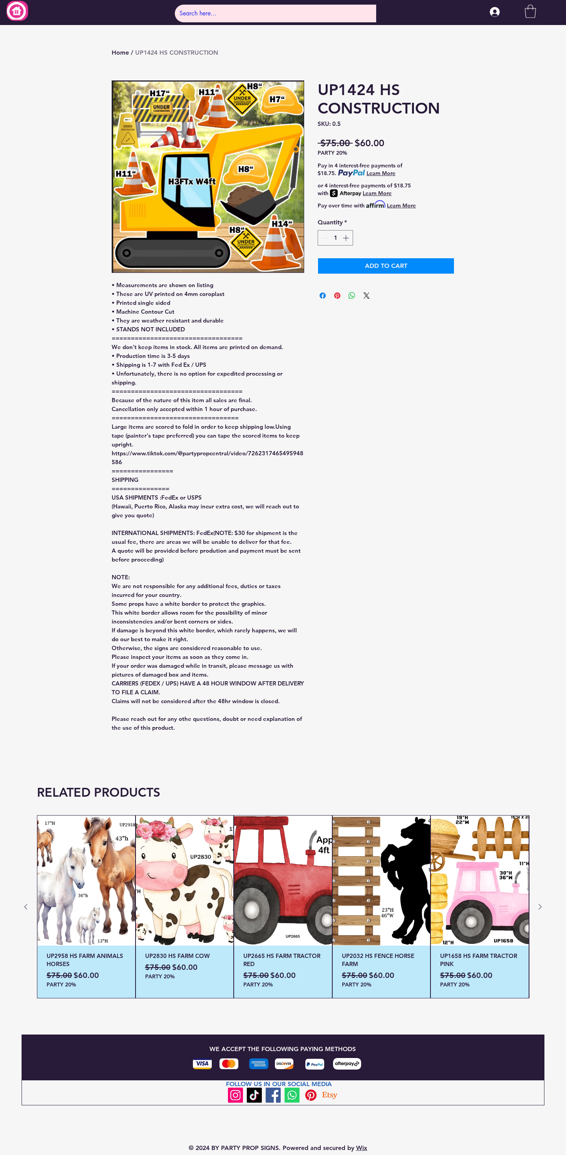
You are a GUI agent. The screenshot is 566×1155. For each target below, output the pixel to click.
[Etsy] (329, 1095)
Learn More (381, 173)
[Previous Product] (25, 906)
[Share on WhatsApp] (352, 295)
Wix (361, 1148)
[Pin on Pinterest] (337, 295)
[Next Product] (540, 906)
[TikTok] (254, 1095)
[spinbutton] (335, 238)
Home (120, 52)
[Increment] (346, 238)
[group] (283, 907)
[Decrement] (324, 238)
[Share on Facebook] (322, 295)
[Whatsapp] (292, 1095)
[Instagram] (235, 1095)
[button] (530, 11)
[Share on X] (366, 295)
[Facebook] (273, 1095)
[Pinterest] (310, 1095)
